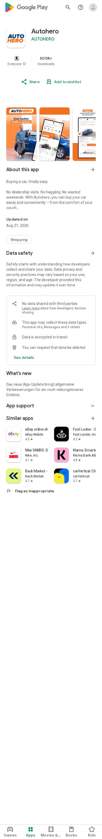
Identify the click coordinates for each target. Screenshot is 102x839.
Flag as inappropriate (30, 491)
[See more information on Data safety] (92, 253)
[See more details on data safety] (24, 357)
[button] (24, 64)
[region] (51, 61)
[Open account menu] (93, 7)
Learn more (30, 308)
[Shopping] (19, 240)
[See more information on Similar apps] (92, 418)
